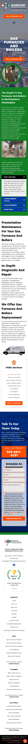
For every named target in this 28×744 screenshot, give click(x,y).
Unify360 (17, 742)
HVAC (10, 52)
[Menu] (14, 22)
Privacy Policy (13, 512)
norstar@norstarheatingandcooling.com (14, 561)
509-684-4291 (14, 558)
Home (5, 52)
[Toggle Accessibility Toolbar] (25, 741)
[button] (14, 16)
